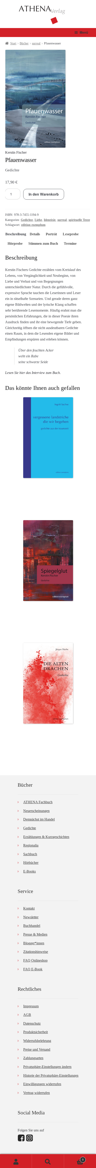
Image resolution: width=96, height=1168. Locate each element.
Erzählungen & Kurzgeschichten (46, 837)
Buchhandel (31, 926)
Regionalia (30, 845)
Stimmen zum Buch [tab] (43, 243)
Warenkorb (74, 1158)
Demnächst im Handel (39, 819)
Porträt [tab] (51, 234)
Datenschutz (32, 1023)
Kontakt (29, 908)
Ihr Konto (16, 1161)
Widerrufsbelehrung (37, 1041)
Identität (50, 220)
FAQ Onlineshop (35, 960)
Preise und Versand (36, 1049)
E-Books (29, 871)
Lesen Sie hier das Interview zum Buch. (33, 373)
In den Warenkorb (44, 194)
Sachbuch (30, 854)
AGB (27, 1015)
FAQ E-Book (32, 969)
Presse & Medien (35, 934)
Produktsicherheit (35, 1032)
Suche (48, 1161)
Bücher (24, 43)
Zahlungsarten (33, 1058)
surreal (36, 43)
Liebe (38, 220)
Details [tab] (35, 234)
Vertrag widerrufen (36, 1093)
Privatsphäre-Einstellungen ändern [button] (47, 1067)
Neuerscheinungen (36, 811)
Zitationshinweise (35, 952)
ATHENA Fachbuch (37, 802)
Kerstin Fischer (16, 152)
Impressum (31, 1006)
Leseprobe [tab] (71, 234)
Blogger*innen (33, 943)
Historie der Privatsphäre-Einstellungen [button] (50, 1075)
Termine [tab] (70, 243)
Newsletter (30, 917)
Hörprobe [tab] (15, 243)
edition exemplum (33, 225)
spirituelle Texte (79, 220)
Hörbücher (30, 863)
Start (13, 43)
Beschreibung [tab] (15, 234)
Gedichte (27, 220)
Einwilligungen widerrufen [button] (42, 1084)
